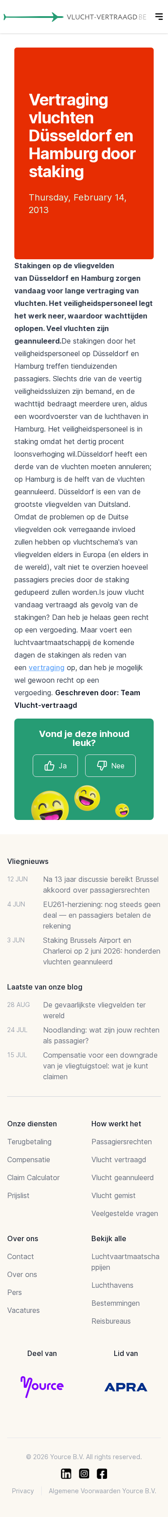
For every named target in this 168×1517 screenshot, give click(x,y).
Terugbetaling (29, 1141)
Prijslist (18, 1195)
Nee (118, 765)
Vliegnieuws (27, 861)
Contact (20, 1256)
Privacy (23, 1491)
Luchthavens (112, 1285)
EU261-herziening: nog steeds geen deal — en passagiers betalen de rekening (101, 915)
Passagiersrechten (121, 1141)
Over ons (22, 1274)
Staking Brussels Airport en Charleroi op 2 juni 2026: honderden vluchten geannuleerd (101, 951)
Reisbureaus (111, 1320)
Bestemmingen (115, 1303)
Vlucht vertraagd (118, 1159)
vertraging (47, 667)
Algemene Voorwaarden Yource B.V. (102, 1491)
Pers (14, 1292)
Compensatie (28, 1159)
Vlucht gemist (113, 1195)
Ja (63, 765)
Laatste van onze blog (44, 986)
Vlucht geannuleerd (122, 1177)
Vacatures (23, 1310)
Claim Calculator (33, 1177)
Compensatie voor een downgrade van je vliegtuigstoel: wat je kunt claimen (100, 1066)
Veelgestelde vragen (124, 1213)
